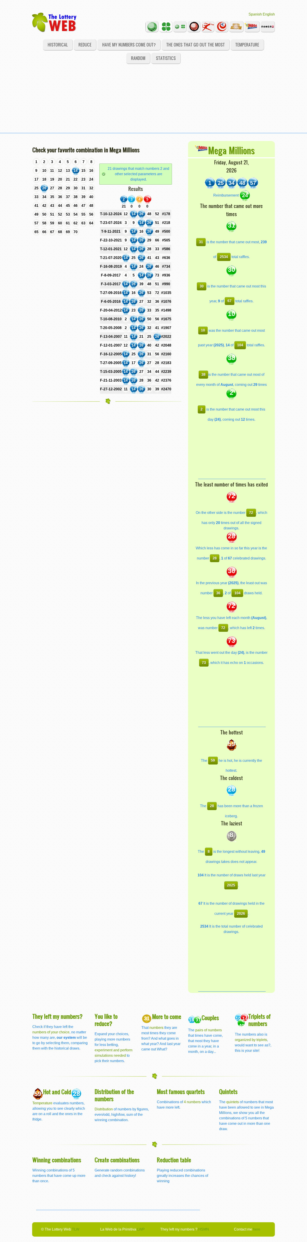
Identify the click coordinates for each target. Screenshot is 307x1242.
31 (201, 242)
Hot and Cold (57, 1092)
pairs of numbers (208, 1030)
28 (215, 558)
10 (203, 330)
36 (218, 593)
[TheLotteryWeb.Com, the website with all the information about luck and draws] (54, 22)
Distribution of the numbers (114, 1095)
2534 (224, 257)
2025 (231, 885)
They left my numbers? (57, 1016)
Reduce (84, 44)
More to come (166, 1016)
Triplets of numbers (259, 1019)
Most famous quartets (181, 1091)
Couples (210, 1017)
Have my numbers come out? (129, 44)
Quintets (228, 1091)
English (269, 14)
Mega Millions (231, 150)
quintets (232, 1102)
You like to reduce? (106, 1019)
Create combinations (117, 1160)
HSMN (203, 1229)
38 (203, 374)
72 (251, 513)
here (256, 1229)
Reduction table (174, 1160)
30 (202, 286)
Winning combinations (56, 1160)
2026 (241, 913)
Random (138, 58)
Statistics (166, 58)
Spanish (255, 14)
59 (213, 760)
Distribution (104, 1109)
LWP (141, 1229)
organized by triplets (251, 1040)
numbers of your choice (50, 1032)
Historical (58, 44)
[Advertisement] (153, 101)
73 (204, 663)
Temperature (247, 44)
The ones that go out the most (195, 44)
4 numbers (192, 1102)
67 (229, 301)
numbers (156, 1028)
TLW (75, 1229)
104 (240, 345)
